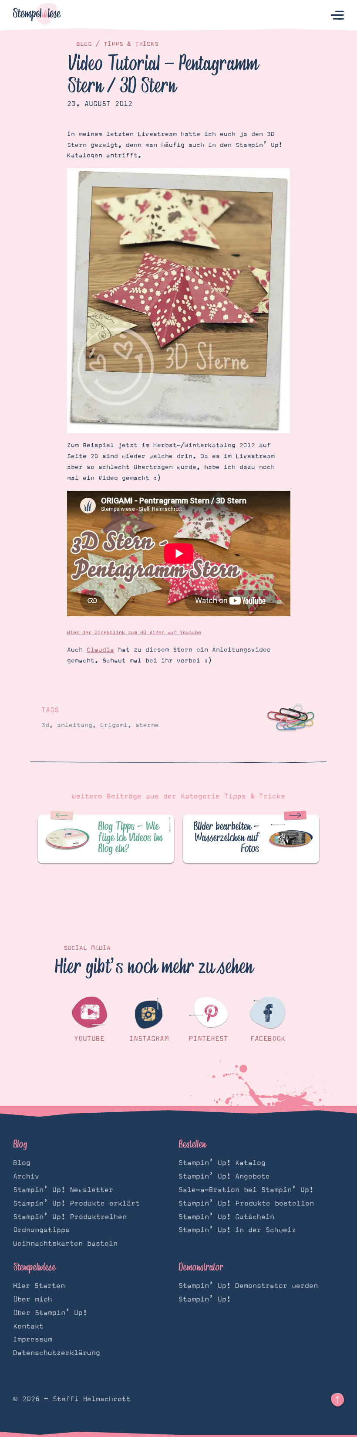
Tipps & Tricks (131, 44)
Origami (114, 725)
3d (45, 725)
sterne (147, 725)
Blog (84, 44)
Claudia (100, 649)
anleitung (74, 725)
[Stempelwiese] (37, 15)
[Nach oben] (337, 1399)
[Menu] (337, 15)
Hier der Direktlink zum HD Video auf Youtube (134, 632)
